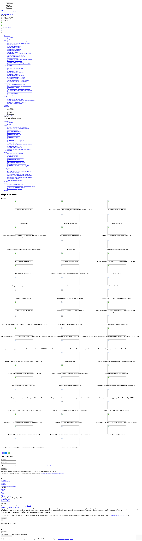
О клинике (7, 36)
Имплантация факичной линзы (16, 56)
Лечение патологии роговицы (15, 75)
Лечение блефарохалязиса (14, 61)
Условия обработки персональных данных (52, 473)
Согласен (3, 518)
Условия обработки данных (65, 539)
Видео (9, 39)
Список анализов (5, 481)
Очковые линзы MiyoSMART (15, 62)
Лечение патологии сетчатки (15, 72)
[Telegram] (4, 453)
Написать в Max (5, 501)
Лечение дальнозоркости (14, 49)
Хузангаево (9, 8)
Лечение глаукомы (12, 52)
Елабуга (8, 5)
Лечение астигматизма (13, 50)
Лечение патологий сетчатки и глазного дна (19, 53)
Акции (6, 96)
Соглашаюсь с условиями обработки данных (14, 534)
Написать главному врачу (14, 103)
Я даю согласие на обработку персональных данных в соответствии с (31, 465)
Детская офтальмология (14, 46)
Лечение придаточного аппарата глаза (18, 80)
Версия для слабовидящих (9, 11)
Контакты (6, 105)
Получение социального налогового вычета (19, 90)
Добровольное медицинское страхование (18, 89)
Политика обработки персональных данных (19, 92)
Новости (3, 489)
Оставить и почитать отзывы (15, 99)
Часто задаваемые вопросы (14, 94)
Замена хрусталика (12, 58)
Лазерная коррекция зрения (15, 68)
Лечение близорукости (13, 47)
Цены (5, 67)
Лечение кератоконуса (13, 74)
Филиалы (6, 106)
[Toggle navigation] (1, 32)
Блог (2, 495)
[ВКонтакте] (6, 453)
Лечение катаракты (12, 44)
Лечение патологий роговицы (15, 55)
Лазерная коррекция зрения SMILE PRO (18, 43)
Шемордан (9, 6)
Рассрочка (3, 484)
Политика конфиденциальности (10, 507)
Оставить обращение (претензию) (16, 102)
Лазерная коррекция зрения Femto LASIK (18, 64)
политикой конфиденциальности (51, 465)
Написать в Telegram (6, 499)
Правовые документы (13, 93)
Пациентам (7, 83)
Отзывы (6, 97)
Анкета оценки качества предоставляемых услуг (21, 100)
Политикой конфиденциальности (119, 515)
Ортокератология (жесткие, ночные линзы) (19, 59)
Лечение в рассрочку (13, 87)
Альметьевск (9, 3)
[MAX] (2, 453)
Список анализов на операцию (16, 84)
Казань (8, 2)
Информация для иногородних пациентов (19, 86)
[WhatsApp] (9, 453)
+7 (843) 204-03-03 (6, 496)
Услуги (6, 40)
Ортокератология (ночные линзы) (16, 78)
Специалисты (8, 65)
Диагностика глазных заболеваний (17, 41)
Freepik (29, 506)
